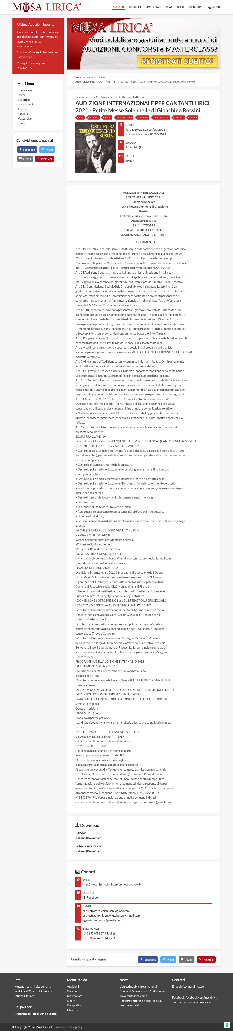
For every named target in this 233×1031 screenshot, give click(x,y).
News (169, 7)
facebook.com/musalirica (201, 997)
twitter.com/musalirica (197, 1002)
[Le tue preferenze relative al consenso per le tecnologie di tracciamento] (227, 1025)
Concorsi (135, 7)
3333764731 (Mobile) (100, 938)
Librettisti (23, 99)
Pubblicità (195, 7)
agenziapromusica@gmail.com (102, 920)
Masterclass (153, 7)
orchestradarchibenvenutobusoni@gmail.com (111, 915)
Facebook (92, 897)
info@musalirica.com (193, 986)
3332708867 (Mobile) (100, 933)
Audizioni (119, 7)
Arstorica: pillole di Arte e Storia (35, 1013)
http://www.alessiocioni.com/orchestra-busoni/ (112, 884)
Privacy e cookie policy (68, 1027)
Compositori (25, 104)
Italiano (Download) (88, 838)
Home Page (24, 90)
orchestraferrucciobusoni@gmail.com (106, 911)
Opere (180, 7)
